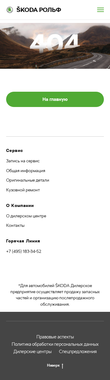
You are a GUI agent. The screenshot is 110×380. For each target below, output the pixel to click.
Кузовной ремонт (23, 189)
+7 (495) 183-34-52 (23, 251)
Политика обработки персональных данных (55, 344)
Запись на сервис (23, 160)
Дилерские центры (32, 351)
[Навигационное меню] (100, 10)
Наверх (53, 365)
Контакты (15, 225)
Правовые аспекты (55, 337)
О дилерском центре (26, 215)
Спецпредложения (78, 351)
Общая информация (25, 170)
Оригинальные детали (27, 180)
